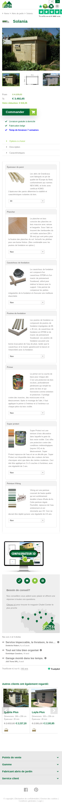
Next (54, 710)
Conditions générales (27, 801)
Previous (5, 710)
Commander (15, 112)
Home (6, 13)
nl (52, 1)
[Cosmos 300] (11, 79)
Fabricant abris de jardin (17, 771)
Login (40, 801)
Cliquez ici (11, 604)
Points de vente (11, 757)
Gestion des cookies (49, 799)
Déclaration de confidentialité (27, 799)
